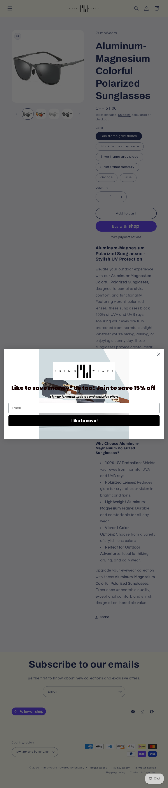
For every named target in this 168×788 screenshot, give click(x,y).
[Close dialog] (158, 354)
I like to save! (84, 420)
